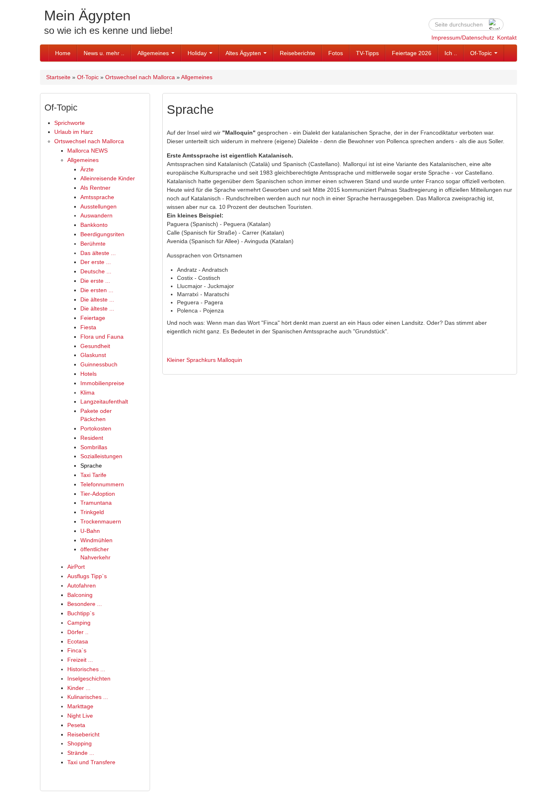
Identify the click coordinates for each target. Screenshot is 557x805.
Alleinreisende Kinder (107, 178)
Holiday (198, 53)
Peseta (76, 725)
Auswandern (96, 215)
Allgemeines (153, 53)
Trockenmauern (100, 521)
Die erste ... (95, 280)
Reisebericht (83, 734)
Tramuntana (96, 502)
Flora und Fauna (102, 336)
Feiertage (92, 318)
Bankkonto (94, 225)
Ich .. (450, 53)
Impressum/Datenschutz (462, 37)
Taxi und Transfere (91, 762)
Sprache (91, 465)
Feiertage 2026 (411, 53)
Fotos (335, 53)
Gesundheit (95, 346)
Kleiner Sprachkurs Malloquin (204, 360)
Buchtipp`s (81, 613)
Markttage (80, 706)
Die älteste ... (97, 299)
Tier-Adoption (97, 493)
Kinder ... (79, 688)
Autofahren (81, 585)
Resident (91, 438)
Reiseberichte (297, 53)
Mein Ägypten (87, 15)
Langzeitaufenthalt (104, 401)
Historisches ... (86, 669)
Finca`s (76, 650)
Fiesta (88, 327)
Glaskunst (93, 355)
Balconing (80, 595)
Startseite (58, 77)
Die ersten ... (96, 290)
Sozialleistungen (101, 456)
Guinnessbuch (98, 364)
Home (63, 53)
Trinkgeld (92, 512)
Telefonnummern (102, 484)
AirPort (76, 566)
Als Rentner (95, 187)
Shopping (79, 743)
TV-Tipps (367, 53)
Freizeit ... (80, 659)
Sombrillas (93, 447)
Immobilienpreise (102, 383)
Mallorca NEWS (87, 150)
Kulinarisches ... (87, 697)
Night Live (80, 715)
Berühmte (93, 243)
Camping (79, 622)
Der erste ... (95, 262)
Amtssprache (97, 197)
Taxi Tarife (93, 475)
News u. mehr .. (104, 53)
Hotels (88, 373)
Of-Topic (481, 53)
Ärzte (87, 169)
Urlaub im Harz (73, 132)
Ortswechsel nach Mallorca (140, 77)
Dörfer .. (77, 632)
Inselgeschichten (89, 678)
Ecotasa (77, 641)
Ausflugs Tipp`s (87, 576)
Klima (87, 392)
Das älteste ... (98, 253)
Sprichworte (69, 123)
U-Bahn (90, 531)
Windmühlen (96, 540)
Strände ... (80, 753)
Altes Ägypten (244, 53)
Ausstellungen (98, 206)
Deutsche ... (95, 271)
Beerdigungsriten (102, 234)
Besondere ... (84, 604)
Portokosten (95, 428)
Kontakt (507, 37)
